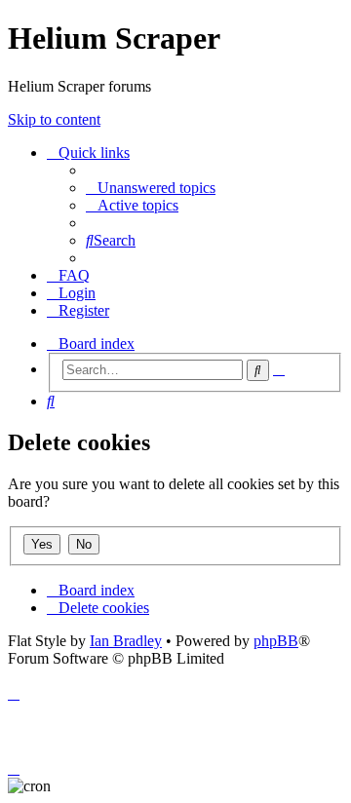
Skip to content (54, 119)
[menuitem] (150, 187)
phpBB (276, 640)
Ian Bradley (126, 640)
